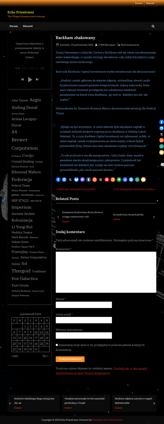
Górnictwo (39, 195)
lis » (45, 355)
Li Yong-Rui (22, 226)
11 (41, 332)
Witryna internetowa (69, 329)
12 (47, 332)
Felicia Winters (19, 190)
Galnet (65, 221)
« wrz (15, 355)
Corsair (39, 161)
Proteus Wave (36, 252)
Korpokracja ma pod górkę (128, 214)
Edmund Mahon (26, 171)
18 (41, 337)
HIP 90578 (35, 200)
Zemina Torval (38, 291)
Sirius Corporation (33, 257)
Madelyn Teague (22, 232)
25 (41, 343)
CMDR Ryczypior (106, 44)
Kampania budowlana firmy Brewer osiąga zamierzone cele (82, 214)
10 (36, 332)
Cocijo (28, 155)
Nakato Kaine (20, 242)
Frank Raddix (34, 191)
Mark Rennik (20, 237)
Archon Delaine (18, 114)
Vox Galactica (25, 278)
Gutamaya (27, 195)
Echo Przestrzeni (21, 12)
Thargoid (21, 271)
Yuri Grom (20, 285)
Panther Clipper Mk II (23, 246)
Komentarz (64, 249)
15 (25, 337)
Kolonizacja (22, 220)
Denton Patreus (20, 166)
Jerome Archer (23, 214)
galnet (15, 195)
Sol (24, 263)
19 (47, 337)
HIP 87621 (20, 200)
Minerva (33, 237)
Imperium (22, 207)
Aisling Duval (24, 107)
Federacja (22, 179)
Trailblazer (39, 271)
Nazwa (61, 299)
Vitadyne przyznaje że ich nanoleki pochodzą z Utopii (45, 400)
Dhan (32, 167)
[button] (58, 179)
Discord (150, 3)
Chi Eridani (16, 156)
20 (14, 343)
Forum (138, 3)
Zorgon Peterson (20, 295)
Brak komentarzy (130, 45)
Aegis (35, 100)
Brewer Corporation (25, 144)
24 (36, 343)
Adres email (64, 314)
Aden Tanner (20, 100)
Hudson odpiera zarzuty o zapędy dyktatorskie (94, 400)
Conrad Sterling (23, 161)
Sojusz (16, 264)
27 (14, 349)
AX (14, 131)
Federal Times (21, 185)
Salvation (15, 258)
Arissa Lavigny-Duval (24, 121)
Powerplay (20, 252)
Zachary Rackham (21, 290)
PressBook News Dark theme (107, 419)
